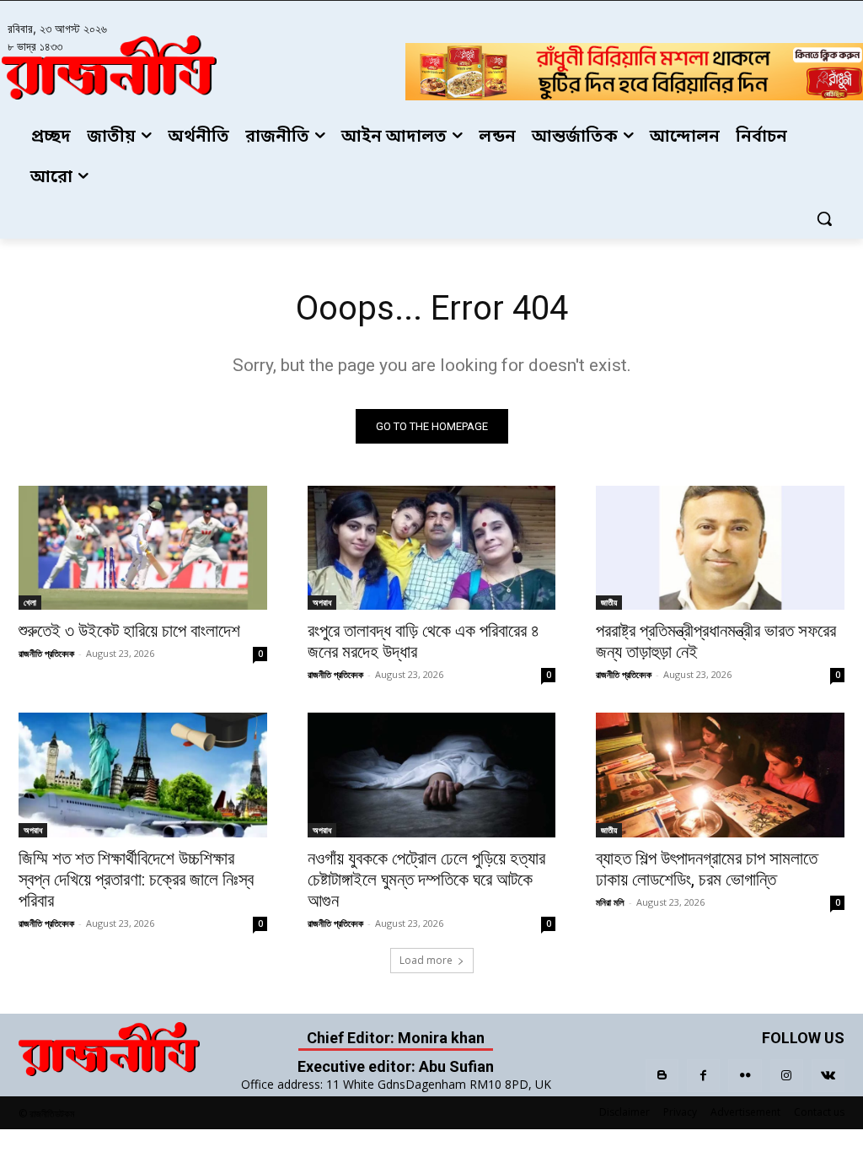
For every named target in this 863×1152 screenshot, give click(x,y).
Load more (426, 960)
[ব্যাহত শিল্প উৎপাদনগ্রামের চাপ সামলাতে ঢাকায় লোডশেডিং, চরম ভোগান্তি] (720, 775)
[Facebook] (703, 1075)
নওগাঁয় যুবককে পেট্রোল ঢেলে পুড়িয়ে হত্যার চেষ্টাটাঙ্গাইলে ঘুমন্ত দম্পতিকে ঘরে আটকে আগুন (426, 879)
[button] (824, 218)
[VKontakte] (828, 1075)
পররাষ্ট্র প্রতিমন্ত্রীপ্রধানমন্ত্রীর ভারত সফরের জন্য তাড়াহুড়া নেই (716, 641)
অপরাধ (322, 602)
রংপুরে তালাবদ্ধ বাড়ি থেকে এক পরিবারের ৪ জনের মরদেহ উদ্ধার (423, 641)
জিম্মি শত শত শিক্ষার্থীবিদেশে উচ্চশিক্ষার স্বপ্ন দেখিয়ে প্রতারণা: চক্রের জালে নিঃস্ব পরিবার (136, 879)
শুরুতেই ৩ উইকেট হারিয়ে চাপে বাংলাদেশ (129, 631)
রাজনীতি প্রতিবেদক (46, 653)
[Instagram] (786, 1075)
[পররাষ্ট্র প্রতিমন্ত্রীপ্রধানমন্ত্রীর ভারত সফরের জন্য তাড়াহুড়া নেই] (720, 548)
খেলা (30, 602)
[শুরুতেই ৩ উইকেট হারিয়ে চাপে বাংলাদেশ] (143, 548)
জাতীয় (609, 602)
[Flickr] (744, 1075)
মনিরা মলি (610, 902)
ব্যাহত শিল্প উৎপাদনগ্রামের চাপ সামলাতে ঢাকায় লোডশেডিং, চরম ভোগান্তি (706, 869)
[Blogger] (662, 1075)
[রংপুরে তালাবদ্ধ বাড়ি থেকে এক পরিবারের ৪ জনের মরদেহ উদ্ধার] (432, 548)
